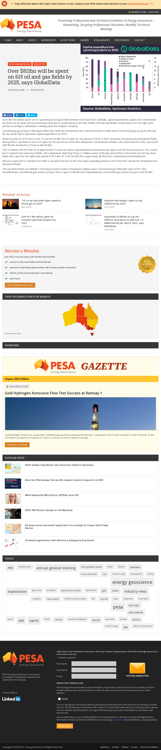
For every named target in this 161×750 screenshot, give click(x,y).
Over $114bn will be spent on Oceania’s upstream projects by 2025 (38, 220)
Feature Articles (19, 64)
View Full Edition (17, 444)
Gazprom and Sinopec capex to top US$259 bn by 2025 (123, 202)
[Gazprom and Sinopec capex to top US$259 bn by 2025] (93, 208)
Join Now (154, 12)
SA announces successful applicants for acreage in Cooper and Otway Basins (66, 526)
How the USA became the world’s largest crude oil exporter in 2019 (64, 479)
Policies (125, 747)
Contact (115, 747)
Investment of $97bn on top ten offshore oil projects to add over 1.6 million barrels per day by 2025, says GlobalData (124, 221)
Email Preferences (138, 3)
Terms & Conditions (149, 747)
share (9, 115)
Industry (39, 64)
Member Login (138, 12)
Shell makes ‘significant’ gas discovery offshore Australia (59, 464)
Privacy (134, 747)
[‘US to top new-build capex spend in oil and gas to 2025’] (10, 208)
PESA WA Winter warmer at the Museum (49, 510)
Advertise (104, 747)
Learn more (118, 719)
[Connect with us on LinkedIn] (11, 698)
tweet (33, 115)
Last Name (62, 670)
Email (60, 676)
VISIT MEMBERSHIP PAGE (20, 285)
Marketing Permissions (70, 683)
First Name (63, 663)
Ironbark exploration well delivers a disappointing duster (59, 540)
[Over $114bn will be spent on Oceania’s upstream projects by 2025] (10, 224)
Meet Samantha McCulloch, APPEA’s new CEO (52, 495)
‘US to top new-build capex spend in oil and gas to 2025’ (41, 202)
